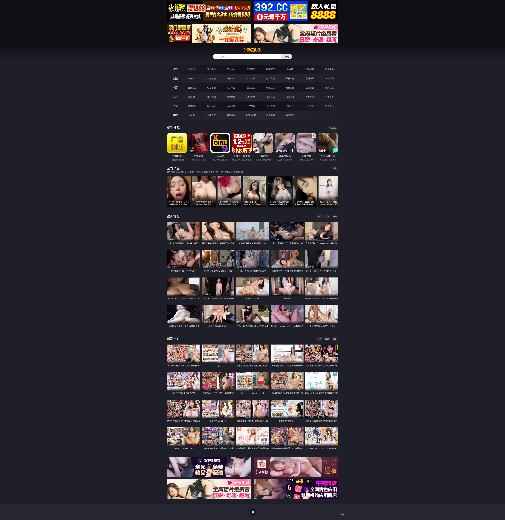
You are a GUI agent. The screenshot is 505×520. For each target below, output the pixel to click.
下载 (335, 168)
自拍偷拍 (211, 78)
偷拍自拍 (211, 87)
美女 (319, 216)
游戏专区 (251, 69)
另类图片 (329, 96)
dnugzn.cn (252, 50)
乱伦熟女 (310, 87)
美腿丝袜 (270, 96)
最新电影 (173, 338)
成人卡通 (231, 87)
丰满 (319, 338)
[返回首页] (342, 514)
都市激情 (192, 106)
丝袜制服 (290, 78)
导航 (175, 115)
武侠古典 (251, 106)
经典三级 (290, 87)
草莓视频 (231, 115)
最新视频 (173, 216)
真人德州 (211, 69)
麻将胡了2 (270, 69)
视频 (175, 78)
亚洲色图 (211, 96)
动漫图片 (251, 96)
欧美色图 (231, 96)
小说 (175, 106)
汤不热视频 (251, 115)
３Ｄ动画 (251, 78)
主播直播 (310, 78)
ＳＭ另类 (329, 78)
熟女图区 (310, 96)
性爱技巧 (329, 106)
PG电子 (191, 69)
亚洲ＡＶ (192, 78)
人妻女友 (231, 106)
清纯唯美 (290, 96)
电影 (175, 87)
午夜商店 (211, 115)
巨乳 (327, 216)
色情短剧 (290, 115)
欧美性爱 (251, 87)
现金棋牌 (310, 69)
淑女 (327, 338)
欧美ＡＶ (231, 78)
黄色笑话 (310, 106)
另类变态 (329, 87)
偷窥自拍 (192, 96)
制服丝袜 (270, 87)
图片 (175, 97)
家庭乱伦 (211, 106)
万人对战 (231, 69)
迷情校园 (270, 106)
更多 (335, 216)
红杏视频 (270, 115)
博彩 (175, 69)
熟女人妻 (270, 78)
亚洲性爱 (192, 87)
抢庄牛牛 (329, 69)
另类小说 (290, 106)
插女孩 (192, 115)
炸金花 (290, 69)
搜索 (287, 56)
